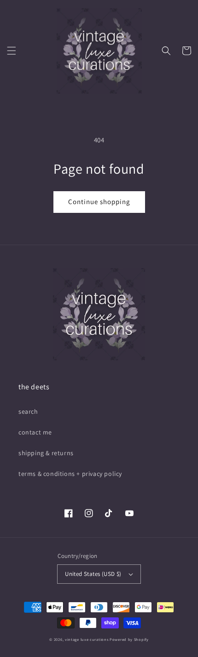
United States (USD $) (93, 574)
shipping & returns (46, 453)
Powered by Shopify (129, 639)
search (28, 411)
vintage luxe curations (86, 639)
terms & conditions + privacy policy (70, 473)
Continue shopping (99, 201)
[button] (11, 51)
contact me (35, 432)
